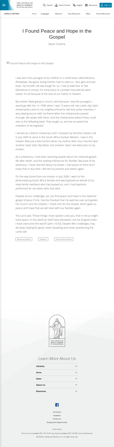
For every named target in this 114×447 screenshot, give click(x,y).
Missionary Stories (24, 239)
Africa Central (11, 14)
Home (34, 14)
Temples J (43, 239)
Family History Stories (64, 239)
